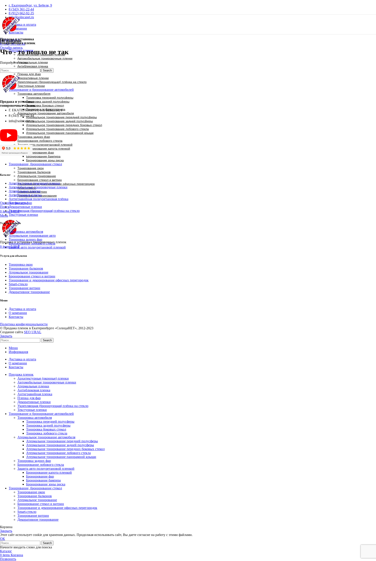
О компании (18, 313)
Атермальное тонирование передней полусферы (61, 117)
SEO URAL (32, 332)
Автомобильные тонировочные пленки (44, 58)
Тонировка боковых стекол (45, 105)
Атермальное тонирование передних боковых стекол (64, 125)
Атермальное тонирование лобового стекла (57, 129)
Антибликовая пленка (32, 66)
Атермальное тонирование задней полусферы (59, 121)
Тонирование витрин (24, 288)
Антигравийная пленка (34, 394)
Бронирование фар (40, 152)
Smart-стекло (18, 284)
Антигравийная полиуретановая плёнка (38, 199)
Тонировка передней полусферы (49, 97)
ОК (2, 539)
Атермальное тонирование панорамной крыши (60, 133)
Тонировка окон (21, 264)
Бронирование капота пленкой (48, 148)
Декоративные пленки (33, 78)
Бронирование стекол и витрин (39, 180)
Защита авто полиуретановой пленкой (44, 144)
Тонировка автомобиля (33, 93)
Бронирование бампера (43, 156)
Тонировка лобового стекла (46, 433)
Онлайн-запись (11, 47)
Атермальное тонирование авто (32, 235)
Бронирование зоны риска (45, 160)
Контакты (16, 317)
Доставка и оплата (22, 309)
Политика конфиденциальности (24, 324)
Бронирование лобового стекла (39, 140)
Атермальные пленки (32, 62)
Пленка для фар (29, 74)
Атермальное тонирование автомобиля (45, 113)
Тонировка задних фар (33, 137)
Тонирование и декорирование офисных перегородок (49, 280)
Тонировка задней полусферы (47, 101)
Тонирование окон (31, 492)
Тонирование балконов (33, 172)
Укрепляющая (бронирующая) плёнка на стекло (52, 82)
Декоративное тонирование (29, 292)
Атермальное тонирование (36, 176)
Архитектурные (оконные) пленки (34, 183)
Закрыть (6, 336)
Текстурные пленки (31, 86)
